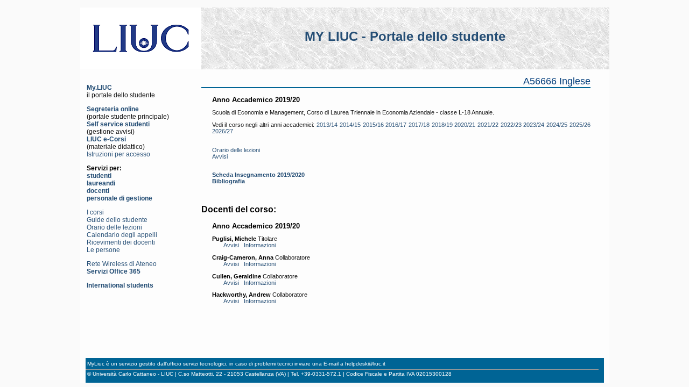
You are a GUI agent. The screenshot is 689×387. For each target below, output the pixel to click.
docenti (98, 191)
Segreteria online (113, 109)
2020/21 (464, 124)
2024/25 (556, 124)
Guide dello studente (117, 220)
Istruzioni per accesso (118, 154)
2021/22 (487, 124)
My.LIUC (99, 87)
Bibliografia (228, 181)
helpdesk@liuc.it (365, 364)
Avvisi (220, 156)
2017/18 (419, 124)
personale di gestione (119, 198)
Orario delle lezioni (114, 227)
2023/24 (533, 124)
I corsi (95, 212)
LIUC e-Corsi (106, 139)
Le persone (103, 250)
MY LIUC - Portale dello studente (405, 36)
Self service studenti (118, 124)
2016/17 (395, 124)
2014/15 (350, 124)
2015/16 (373, 124)
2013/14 (327, 124)
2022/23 (511, 124)
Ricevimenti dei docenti (121, 242)
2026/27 (222, 131)
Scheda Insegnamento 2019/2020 (258, 174)
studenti (99, 176)
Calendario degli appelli (122, 235)
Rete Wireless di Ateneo (122, 264)
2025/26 (580, 124)
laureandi (101, 183)
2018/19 (442, 124)
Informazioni (260, 245)
